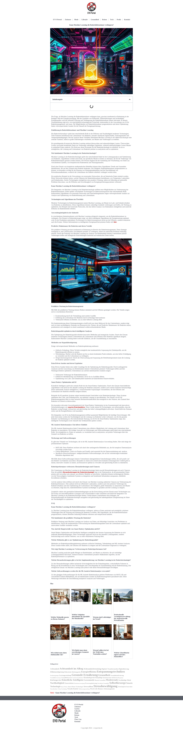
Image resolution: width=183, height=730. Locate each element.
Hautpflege (98, 677)
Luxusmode (89, 680)
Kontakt (127, 19)
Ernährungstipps (54, 675)
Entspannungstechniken (111, 671)
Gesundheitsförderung (117, 675)
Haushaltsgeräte (89, 677)
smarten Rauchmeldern (76, 407)
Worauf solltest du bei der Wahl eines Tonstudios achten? (101, 652)
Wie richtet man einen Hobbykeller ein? (59, 654)
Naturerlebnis (69, 683)
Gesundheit (95, 19)
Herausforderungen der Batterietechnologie (78, 472)
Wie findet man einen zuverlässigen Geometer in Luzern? (80, 652)
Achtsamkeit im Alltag (71, 668)
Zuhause (68, 19)
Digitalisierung (124, 669)
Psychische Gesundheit (103, 683)
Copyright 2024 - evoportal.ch (91, 728)
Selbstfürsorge (117, 682)
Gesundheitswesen (66, 677)
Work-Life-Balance (96, 689)
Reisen (104, 19)
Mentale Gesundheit (100, 680)
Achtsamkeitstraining (92, 669)
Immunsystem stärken (109, 677)
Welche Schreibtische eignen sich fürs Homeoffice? (121, 654)
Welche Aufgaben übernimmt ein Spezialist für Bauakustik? (81, 616)
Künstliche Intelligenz (72, 680)
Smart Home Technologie (75, 686)
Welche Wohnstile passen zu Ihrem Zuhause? (60, 618)
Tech (112, 19)
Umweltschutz (53, 689)
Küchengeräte (55, 680)
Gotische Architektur (77, 677)
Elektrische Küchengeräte (72, 672)
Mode (76, 19)
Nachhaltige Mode (124, 680)
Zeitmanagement (109, 689)
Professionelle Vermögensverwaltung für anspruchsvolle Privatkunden (122, 617)
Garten (77, 709)
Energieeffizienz (88, 671)
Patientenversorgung (79, 683)
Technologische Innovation (125, 686)
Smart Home (64, 686)
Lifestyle (85, 19)
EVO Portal (57, 19)
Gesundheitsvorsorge (55, 677)
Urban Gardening (62, 689)
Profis (119, 19)
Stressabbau (88, 686)
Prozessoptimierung (91, 683)
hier (115, 222)
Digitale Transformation (110, 669)
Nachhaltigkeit (57, 683)
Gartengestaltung (65, 675)
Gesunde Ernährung (85, 675)
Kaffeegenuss (119, 677)
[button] (130, 99)
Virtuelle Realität (72, 689)
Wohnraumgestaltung (84, 689)
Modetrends (112, 680)
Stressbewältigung (105, 686)
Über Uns (77, 719)
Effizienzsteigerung (57, 672)
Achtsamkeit (54, 669)
